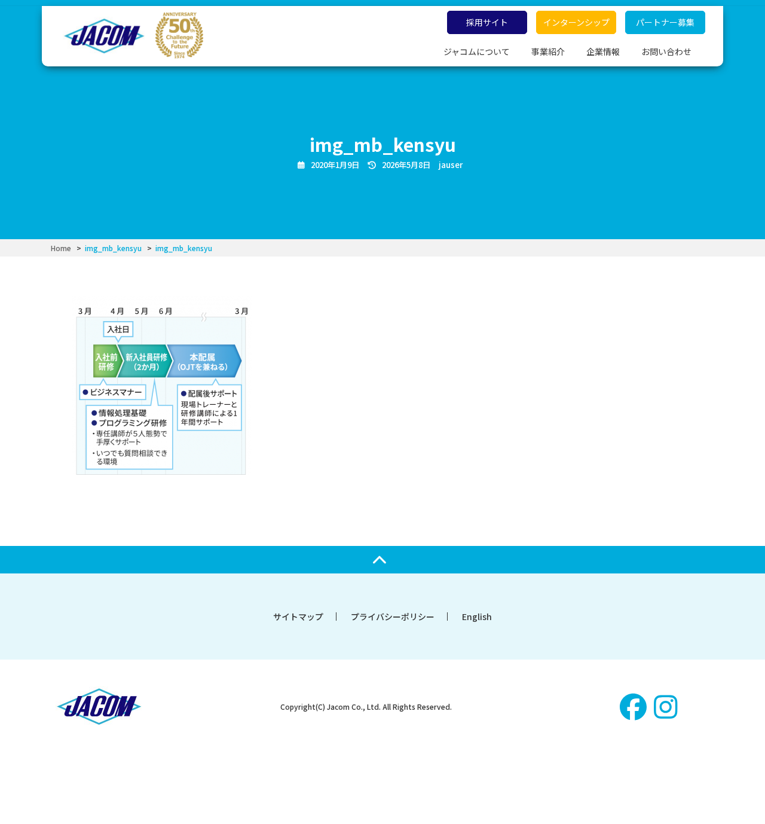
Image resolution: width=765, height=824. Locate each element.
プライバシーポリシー (392, 616)
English (477, 616)
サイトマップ (298, 616)
